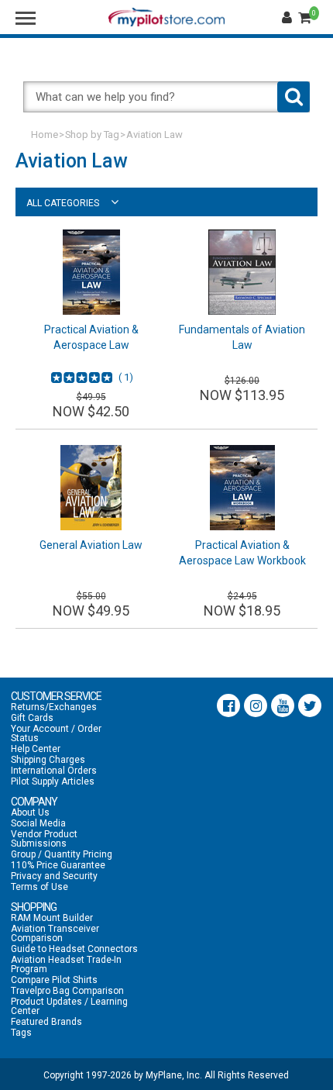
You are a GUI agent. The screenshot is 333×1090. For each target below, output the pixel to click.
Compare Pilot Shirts (54, 980)
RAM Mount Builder (52, 918)
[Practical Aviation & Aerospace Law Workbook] (242, 487)
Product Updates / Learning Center (69, 1006)
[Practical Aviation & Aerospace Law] (91, 272)
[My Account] (289, 18)
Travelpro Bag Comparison (67, 990)
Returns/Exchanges (54, 707)
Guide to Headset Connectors (74, 949)
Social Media (38, 823)
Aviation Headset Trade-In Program (66, 964)
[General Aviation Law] (91, 487)
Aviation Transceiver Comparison (55, 933)
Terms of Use (39, 887)
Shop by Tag (92, 134)
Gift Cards (32, 718)
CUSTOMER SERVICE (56, 696)
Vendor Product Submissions (44, 839)
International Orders (54, 770)
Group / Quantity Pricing (61, 854)
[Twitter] (309, 705)
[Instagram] (255, 705)
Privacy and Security (54, 876)
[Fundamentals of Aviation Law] (242, 272)
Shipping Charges (48, 759)
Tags (21, 1032)
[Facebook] (228, 705)
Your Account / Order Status (56, 733)
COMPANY (34, 801)
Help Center (35, 749)
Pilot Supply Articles (52, 781)
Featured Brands (46, 1021)
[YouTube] (282, 705)
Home (44, 134)
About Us (30, 812)
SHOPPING (34, 907)
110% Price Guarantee (58, 865)
